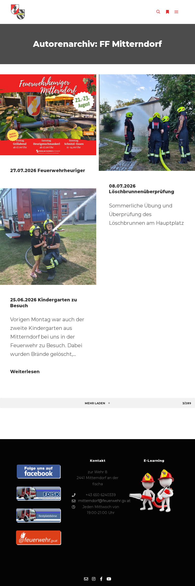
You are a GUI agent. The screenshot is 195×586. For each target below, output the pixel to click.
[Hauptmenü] (176, 12)
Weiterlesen (25, 371)
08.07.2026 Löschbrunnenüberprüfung (141, 188)
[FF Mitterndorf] (17, 12)
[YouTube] (109, 579)
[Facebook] (101, 579)
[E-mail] (86, 579)
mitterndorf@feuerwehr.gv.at (100, 500)
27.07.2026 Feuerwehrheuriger (47, 170)
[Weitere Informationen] (167, 12)
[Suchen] (158, 12)
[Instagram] (93, 579)
